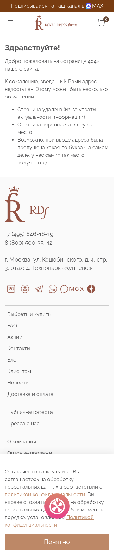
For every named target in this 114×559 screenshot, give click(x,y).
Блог (12, 360)
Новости (18, 383)
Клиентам (19, 371)
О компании (21, 442)
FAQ (12, 326)
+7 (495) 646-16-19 (29, 234)
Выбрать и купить (29, 314)
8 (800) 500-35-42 (28, 242)
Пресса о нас (23, 424)
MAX (97, 6)
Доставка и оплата (30, 394)
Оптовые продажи (29, 453)
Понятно (57, 542)
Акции (14, 337)
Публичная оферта (30, 412)
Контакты (18, 349)
